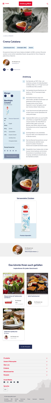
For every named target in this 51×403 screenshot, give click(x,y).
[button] (25, 358)
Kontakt (16, 399)
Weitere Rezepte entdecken (31, 251)
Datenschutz (41, 399)
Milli (11, 399)
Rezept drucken (17, 69)
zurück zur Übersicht (8, 35)
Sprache (6, 386)
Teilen (7, 69)
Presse (28, 399)
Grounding (6, 399)
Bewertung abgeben (12, 156)
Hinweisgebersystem (8, 400)
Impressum (35, 399)
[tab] (25, 358)
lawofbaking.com (15, 63)
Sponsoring (22, 399)
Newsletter (21, 400)
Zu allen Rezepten (25, 346)
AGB (16, 400)
